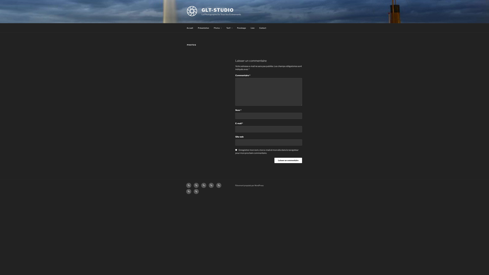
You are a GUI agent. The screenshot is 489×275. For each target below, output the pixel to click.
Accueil (190, 28)
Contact (262, 28)
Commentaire (242, 75)
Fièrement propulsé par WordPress (249, 185)
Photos (217, 28)
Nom (238, 110)
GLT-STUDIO (218, 10)
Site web (239, 137)
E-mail (239, 123)
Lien (252, 28)
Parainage (241, 28)
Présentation (203, 28)
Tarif (228, 28)
